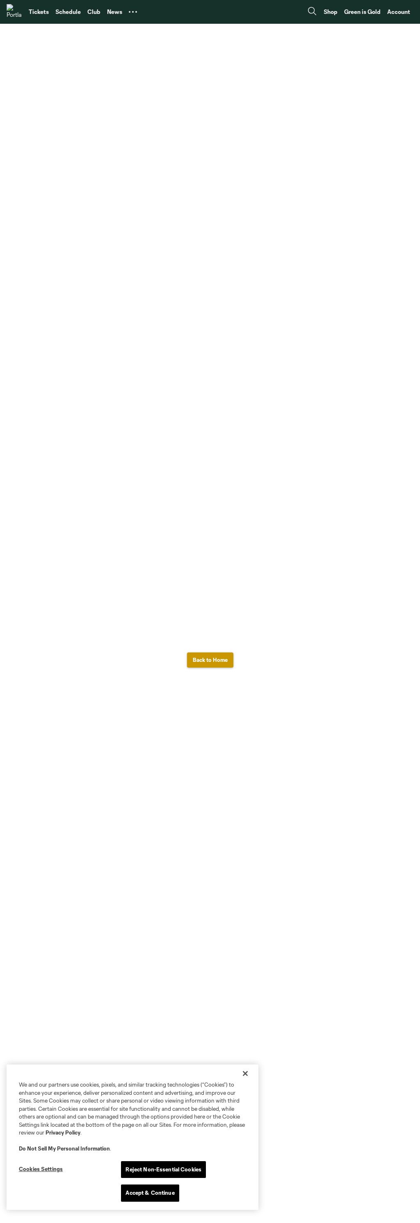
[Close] (245, 1073)
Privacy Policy (63, 1132)
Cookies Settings (41, 1169)
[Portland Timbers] (14, 12)
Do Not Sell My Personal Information (64, 1148)
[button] (133, 12)
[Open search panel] (312, 12)
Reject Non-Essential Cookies (163, 1169)
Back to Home (210, 660)
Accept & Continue (150, 1192)
